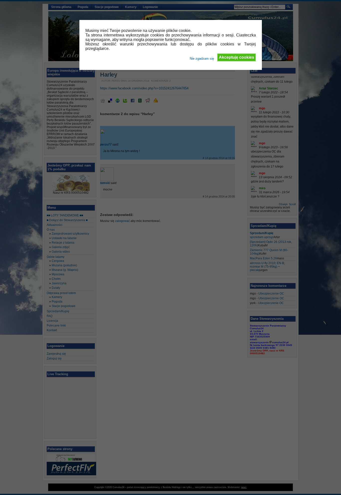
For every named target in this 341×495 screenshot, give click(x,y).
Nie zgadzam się (202, 58)
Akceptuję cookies (236, 57)
